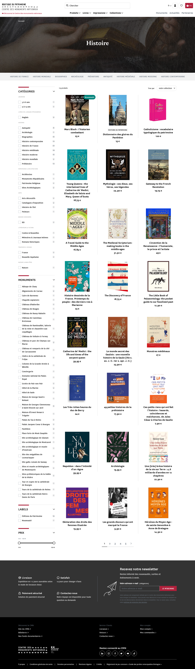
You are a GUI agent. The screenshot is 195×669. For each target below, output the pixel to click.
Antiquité (107, 76)
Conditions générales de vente (41, 664)
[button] (169, 5)
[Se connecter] (175, 5)
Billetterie (22, 632)
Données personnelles (65, 664)
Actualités (174, 12)
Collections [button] (115, 12)
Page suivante (131, 543)
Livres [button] (86, 12)
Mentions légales (85, 664)
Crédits (99, 664)
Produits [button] (74, 12)
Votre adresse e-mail (134, 583)
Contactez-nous (106, 636)
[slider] (19, 543)
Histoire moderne (148, 76)
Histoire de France (19, 76)
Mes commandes (147, 632)
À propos (21, 664)
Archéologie (77, 76)
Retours (102, 632)
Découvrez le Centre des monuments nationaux (23, 13)
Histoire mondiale (42, 76)
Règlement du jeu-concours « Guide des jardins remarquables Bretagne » (134, 664)
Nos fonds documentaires (29, 636)
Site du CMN (23, 629)
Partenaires (187, 12)
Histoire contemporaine (173, 76)
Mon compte (145, 629)
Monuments (161, 12)
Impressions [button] (99, 12)
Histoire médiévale (126, 76)
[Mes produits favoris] (181, 5)
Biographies (61, 76)
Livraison (103, 629)
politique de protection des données (135, 602)
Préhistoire (93, 76)
